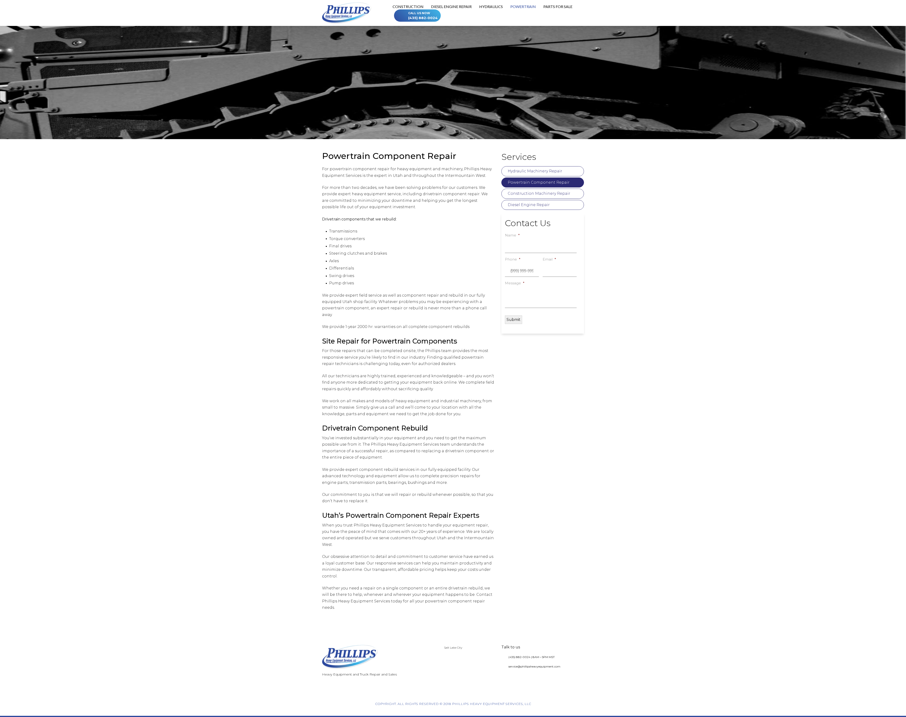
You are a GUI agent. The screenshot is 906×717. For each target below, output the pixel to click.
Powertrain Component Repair (539, 182)
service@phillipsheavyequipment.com (534, 666)
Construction (408, 6)
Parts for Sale (557, 6)
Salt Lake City (453, 647)
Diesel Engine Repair (451, 6)
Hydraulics (491, 6)
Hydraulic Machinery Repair (535, 171)
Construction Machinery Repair (539, 193)
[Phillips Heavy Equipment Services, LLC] (346, 12)
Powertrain (523, 6)
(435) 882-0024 (423, 15)
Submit (513, 319)
